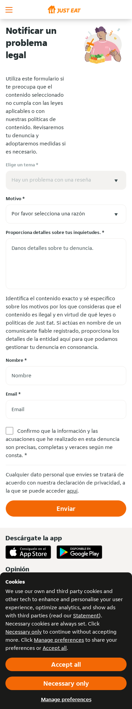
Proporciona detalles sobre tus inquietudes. (55, 232)
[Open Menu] (9, 9)
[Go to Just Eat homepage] (66, 9)
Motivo (15, 198)
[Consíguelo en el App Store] (28, 552)
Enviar (66, 508)
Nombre (16, 360)
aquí (72, 490)
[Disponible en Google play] (79, 552)
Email (13, 394)
